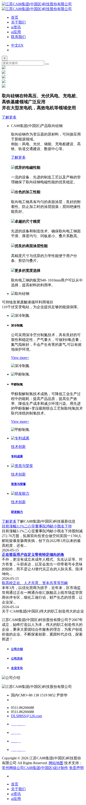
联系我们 (18, 37)
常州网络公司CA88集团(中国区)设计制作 (35, 768)
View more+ (20, 358)
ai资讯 (16, 27)
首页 (14, 17)
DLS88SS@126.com (26, 716)
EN (20, 45)
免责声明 (76, 768)
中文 (14, 45)
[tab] (47, 167)
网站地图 (56, 763)
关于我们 (18, 22)
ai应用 (16, 32)
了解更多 (9, 117)
